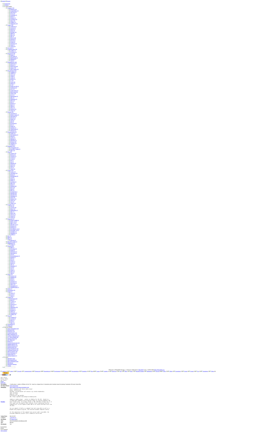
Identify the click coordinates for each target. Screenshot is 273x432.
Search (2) (12, 164)
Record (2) (12, 40)
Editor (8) (12, 30)
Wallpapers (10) (14, 23)
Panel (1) (12, 16)
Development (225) (11, 70)
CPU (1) (12, 303)
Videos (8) (9, 325)
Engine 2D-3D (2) (14, 86)
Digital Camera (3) (14, 115)
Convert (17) (13, 156)
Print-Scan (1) (13, 283)
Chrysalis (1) (10, 48)
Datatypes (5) (13, 63)
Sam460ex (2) (13, 233)
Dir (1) (12, 160)
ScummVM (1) (13, 191)
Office (164, 371)
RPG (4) (12, 190)
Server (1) (12, 263)
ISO (121, 371)
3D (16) (12, 206)
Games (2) (12, 137)
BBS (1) (12, 247)
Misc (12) (12, 35)
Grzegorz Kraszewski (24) (13, 343)
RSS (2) (12, 258)
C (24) (11, 80)
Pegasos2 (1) (13, 227)
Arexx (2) (12, 75)
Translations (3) (11, 324)
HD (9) (12, 122)
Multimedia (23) (11, 243)
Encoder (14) (13, 32)
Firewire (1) (13, 117)
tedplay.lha (3, 382)
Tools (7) (12, 45)
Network (157, 371)
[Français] (7, 1)
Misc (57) (9, 239)
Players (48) (13, 38)
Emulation (84, 371)
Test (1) (12, 268)
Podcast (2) (13, 39)
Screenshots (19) (11, 290)
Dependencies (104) (12, 62)
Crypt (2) (12, 159)
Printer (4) (12, 126)
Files (92, 371)
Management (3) (14, 96)
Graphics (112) (10, 204)
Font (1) (12, 321)
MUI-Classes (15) (14, 69)
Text (198, 371)
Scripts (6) (12, 42)
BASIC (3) (12, 79)
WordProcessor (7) (14, 287)
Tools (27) (12, 216)
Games (98, 371)
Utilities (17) (13, 22)
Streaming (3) (13, 266)
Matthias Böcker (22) (12, 344)
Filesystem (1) (13, 116)
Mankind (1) (13, 59)
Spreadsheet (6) (13, 286)
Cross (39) (12, 82)
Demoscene (37, 371)
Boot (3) (12, 300)
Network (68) (10, 246)
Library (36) (13, 67)
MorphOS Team (11, 358)
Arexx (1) (12, 293)
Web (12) (12, 271)
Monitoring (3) (13, 99)
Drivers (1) (12, 29)
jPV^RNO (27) (11, 340)
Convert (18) (13, 207)
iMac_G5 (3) (13, 223)
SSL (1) (12, 264)
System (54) (10, 297)
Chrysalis (19, 371)
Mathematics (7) (14, 210)
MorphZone (10, 363)
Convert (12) (13, 276)
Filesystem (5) (13, 253)
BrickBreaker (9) (14, 176)
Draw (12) (12, 209)
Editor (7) (12, 180)
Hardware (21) (10, 219)
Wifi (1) (12, 273)
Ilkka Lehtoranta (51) (12, 334)
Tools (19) (12, 169)
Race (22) (12, 187)
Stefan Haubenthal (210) (13, 328)
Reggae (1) (12, 103)
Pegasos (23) (13, 142)
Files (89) (9, 152)
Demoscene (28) (11, 53)
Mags (126, 371)
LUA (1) (12, 294)
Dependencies (47, 371)
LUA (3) (12, 95)
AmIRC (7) (13, 50)
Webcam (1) (13, 130)
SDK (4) (12, 106)
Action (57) (13, 172)
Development (57, 371)
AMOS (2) (12, 73)
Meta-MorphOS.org (12, 360)
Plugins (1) (12, 308)
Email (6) (12, 250)
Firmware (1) (13, 304)
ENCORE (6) (13, 56)
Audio (11, 371)
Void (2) (12, 60)
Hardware (114, 371)
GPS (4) (12, 120)
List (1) (12, 162)
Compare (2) (13, 317)
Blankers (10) (13, 9)
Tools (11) (12, 110)
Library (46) (13, 93)
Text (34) (9, 315)
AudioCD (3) (13, 26)
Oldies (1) (9, 288)
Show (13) (12, 284)
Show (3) (12, 166)
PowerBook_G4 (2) (14, 229)
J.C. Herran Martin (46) (12, 337)
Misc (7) (12, 211)
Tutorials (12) (13, 143)
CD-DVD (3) (13, 113)
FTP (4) (12, 254)
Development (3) (14, 134)
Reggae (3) (12, 310)
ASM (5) (12, 76)
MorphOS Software (12, 364)
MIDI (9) (12, 33)
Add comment (4, 430)
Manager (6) (13, 163)
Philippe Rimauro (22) (12, 345)
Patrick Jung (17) (11, 354)
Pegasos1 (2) (13, 226)
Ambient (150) (10, 8)
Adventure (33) (13, 173)
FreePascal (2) (13, 87)
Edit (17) (12, 320)
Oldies (170, 371)
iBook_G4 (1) (13, 221)
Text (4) (12, 201)
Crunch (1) (12, 157)
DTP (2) (12, 278)
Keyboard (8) (13, 123)
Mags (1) (9, 237)
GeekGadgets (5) (14, 90)
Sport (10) (12, 197)
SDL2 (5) (12, 107)
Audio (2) (12, 77)
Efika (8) (12, 136)
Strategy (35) (13, 199)
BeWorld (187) (10, 330)
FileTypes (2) (13, 12)
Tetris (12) (12, 200)
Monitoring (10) (14, 307)
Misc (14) (12, 150)
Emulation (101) (11, 146)
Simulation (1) (13, 196)
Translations (205, 371)
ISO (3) (9, 236)
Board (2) (12, 174)
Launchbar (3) (13, 15)
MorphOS (141, 369)
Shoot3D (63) (13, 194)
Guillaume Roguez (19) (12, 350)
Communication (27, 371)
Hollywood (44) (14, 66)
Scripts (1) (12, 244)
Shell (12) (12, 311)
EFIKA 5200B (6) (14, 220)
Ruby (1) (12, 105)
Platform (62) (13, 186)
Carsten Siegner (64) (12, 333)
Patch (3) (12, 184)
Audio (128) (10, 25)
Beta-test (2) (13, 240)
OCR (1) (12, 280)
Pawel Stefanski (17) (12, 353)
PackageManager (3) (15, 256)
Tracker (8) (12, 46)
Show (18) (12, 213)
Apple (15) (12, 133)
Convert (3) (13, 318)
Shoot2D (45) (13, 193)
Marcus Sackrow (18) (12, 351)
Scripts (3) (9, 291)
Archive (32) (13, 153)
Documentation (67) (12, 132)
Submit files (7, 3)
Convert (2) (13, 28)
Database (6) (13, 277)
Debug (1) (12, 83)
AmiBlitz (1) (13, 72)
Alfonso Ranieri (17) (12, 355)
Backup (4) (13, 154)
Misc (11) (12, 323)
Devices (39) (10, 112)
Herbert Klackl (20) (11, 347)
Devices (66, 371)
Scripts (185, 371)
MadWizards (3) (14, 58)
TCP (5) (12, 267)
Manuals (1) (13, 139)
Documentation (75, 371)
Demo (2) (12, 179)
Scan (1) (12, 260)
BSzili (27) (10, 341)
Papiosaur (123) (11, 331)
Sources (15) (13, 109)
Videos (212, 371)
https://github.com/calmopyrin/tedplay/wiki (19, 387)
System (191, 371)
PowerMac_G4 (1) (14, 230)
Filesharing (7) (13, 251)
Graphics (106, 371)
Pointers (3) (13, 18)
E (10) (11, 85)
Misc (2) (12, 306)
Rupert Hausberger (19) (12, 348)
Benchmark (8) (13, 298)
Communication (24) (12, 49)
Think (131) (13, 203)
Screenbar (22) (13, 19)
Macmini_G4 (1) (14, 224)
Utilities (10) (13, 314)
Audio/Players (13, 417)
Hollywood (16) (14, 92)
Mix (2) (12, 36)
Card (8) (12, 177)
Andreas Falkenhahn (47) (13, 335)
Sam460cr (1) (13, 231)
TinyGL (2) (13, 214)
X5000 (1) (12, 144)
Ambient (4, 371)
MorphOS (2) (13, 140)
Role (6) (12, 189)
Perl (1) (12, 102)
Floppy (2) (12, 119)
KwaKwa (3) (13, 52)
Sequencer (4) (13, 43)
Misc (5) (12, 97)
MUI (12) (12, 100)
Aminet (9, 365)
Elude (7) (12, 55)
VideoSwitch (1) (14, 129)
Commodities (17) (14, 10)
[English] (3, 1)
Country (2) (13, 301)
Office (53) (10, 274)
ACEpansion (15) (14, 147)
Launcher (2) (13, 182)
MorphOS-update (140, 371)
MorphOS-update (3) (12, 241)
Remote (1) (13, 257)
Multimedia (149, 371)
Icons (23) (12, 13)
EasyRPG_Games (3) (15, 149)
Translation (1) (13, 313)
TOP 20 (6, 5)
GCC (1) (12, 89)
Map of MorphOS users (12, 361)
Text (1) (12, 167)
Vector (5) (12, 217)
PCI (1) (12, 124)
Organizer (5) (13, 281)
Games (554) (10, 170)
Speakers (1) (13, 127)
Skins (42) (12, 20)
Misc (131, 371)
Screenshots (178, 371)
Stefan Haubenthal (14, 385)
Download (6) (13, 248)
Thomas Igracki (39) (12, 338)
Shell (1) (12, 296)
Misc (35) (12, 183)
